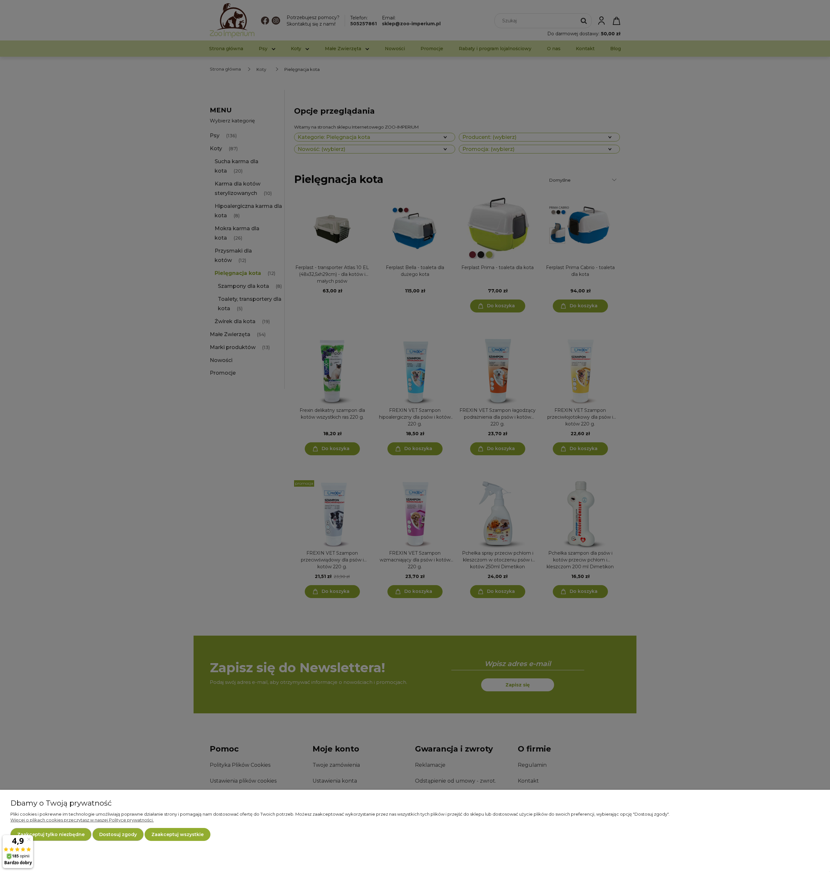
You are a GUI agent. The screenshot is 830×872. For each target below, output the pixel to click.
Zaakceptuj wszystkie (177, 834)
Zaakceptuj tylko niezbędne (51, 834)
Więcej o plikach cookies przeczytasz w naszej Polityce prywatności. (82, 819)
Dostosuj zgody (118, 834)
